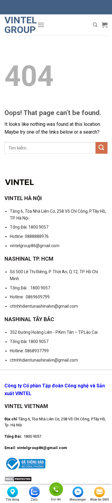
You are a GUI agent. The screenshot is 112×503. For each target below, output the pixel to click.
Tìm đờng (12, 499)
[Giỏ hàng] (105, 24)
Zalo (34, 499)
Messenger (78, 499)
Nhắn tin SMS (99, 499)
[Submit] (102, 148)
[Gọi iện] (56, 490)
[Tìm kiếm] (95, 25)
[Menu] (41, 24)
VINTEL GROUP (18, 24)
